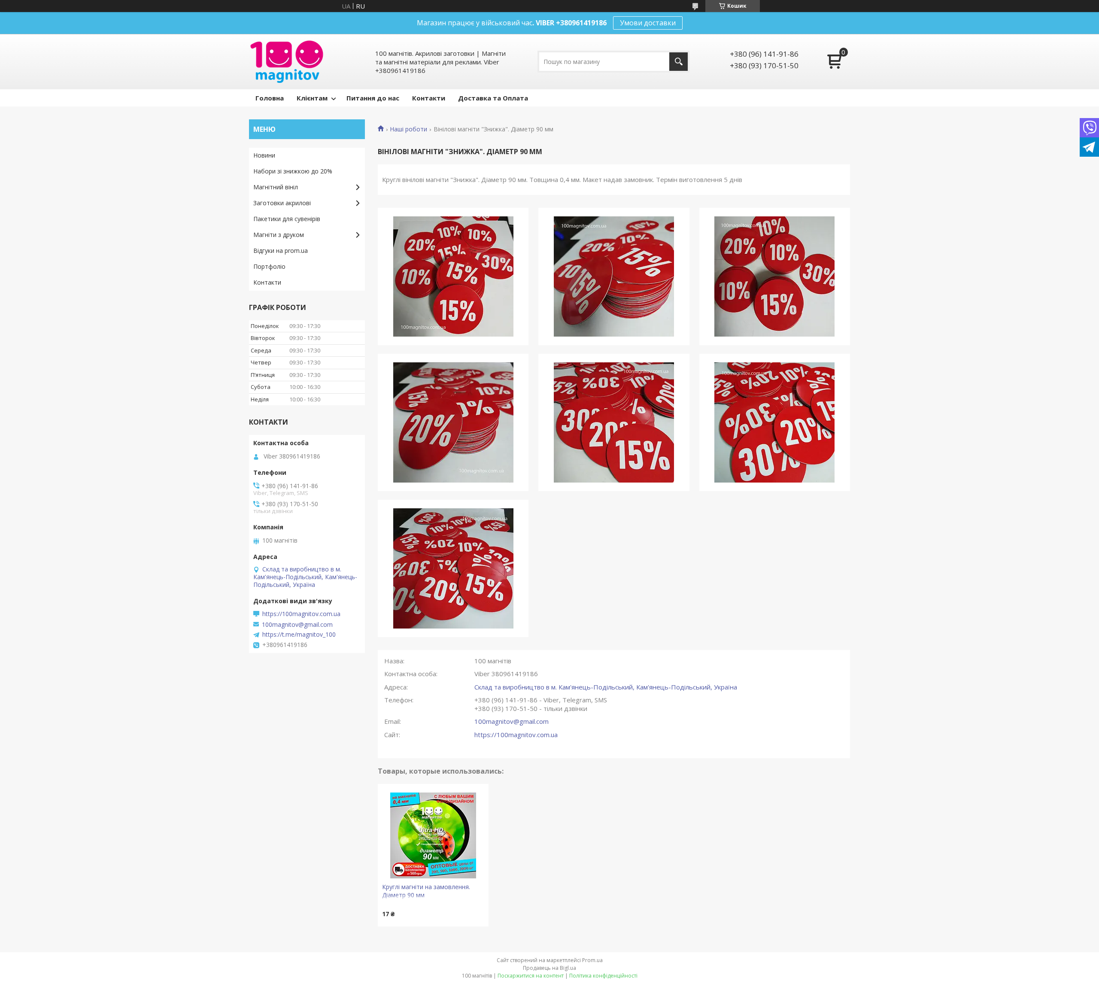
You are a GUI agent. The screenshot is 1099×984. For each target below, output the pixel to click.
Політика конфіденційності (603, 975)
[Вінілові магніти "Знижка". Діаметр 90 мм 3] (774, 276)
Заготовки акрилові (282, 203)
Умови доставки (648, 22)
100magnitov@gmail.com (511, 721)
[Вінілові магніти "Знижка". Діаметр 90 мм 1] (453, 276)
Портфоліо (269, 266)
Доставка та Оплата (493, 98)
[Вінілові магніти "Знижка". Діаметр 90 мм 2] (613, 276)
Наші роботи (408, 129)
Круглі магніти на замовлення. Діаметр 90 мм (426, 891)
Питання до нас (372, 98)
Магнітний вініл (275, 187)
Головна (269, 98)
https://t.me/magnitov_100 (299, 634)
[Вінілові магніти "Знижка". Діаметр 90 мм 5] (613, 422)
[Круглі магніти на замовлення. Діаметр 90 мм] (433, 835)
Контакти (428, 98)
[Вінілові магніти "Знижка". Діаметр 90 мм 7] (453, 568)
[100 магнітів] (287, 61)
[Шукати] (678, 61)
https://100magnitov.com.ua (516, 734)
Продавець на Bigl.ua (549, 968)
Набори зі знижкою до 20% (292, 171)
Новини (264, 155)
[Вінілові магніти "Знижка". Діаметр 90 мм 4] (453, 422)
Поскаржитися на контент (531, 975)
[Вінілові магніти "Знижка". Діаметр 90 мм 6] (774, 422)
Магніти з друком (278, 235)
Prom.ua (592, 960)
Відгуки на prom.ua (280, 250)
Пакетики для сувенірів (286, 219)
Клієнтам (312, 98)
